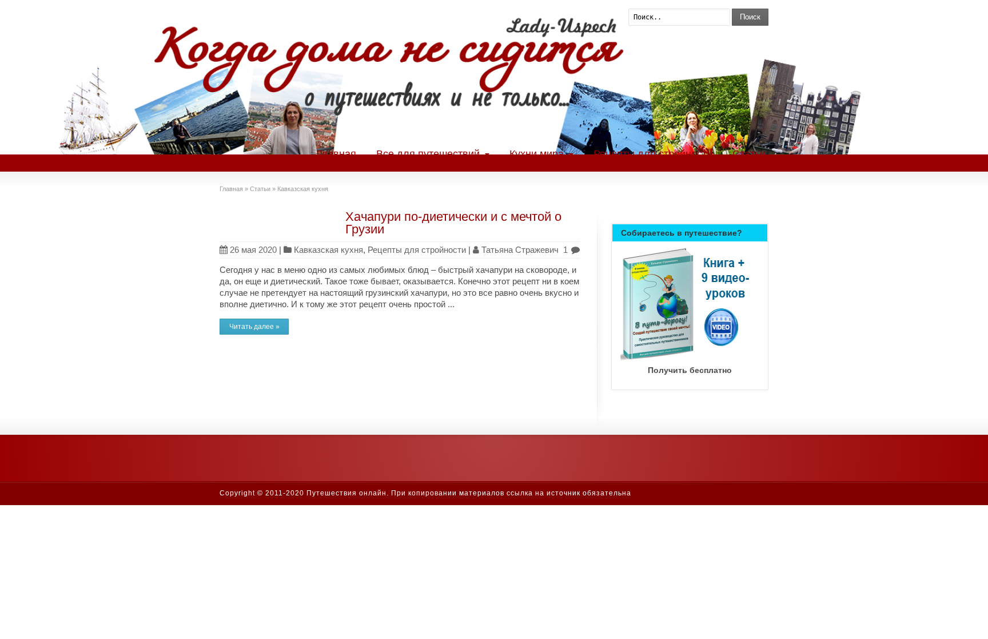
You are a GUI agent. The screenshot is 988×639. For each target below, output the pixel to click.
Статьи (749, 154)
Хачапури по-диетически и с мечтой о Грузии (453, 222)
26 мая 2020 (253, 250)
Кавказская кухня (328, 250)
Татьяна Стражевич (520, 250)
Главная (336, 154)
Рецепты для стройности (652, 154)
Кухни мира (536, 154)
